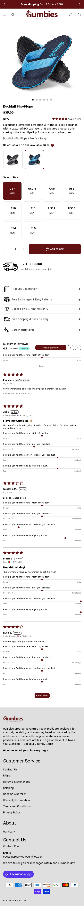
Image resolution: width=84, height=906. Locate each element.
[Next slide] (79, 4)
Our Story (9, 831)
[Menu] (4, 14)
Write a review (50, 347)
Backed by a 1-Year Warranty (30, 309)
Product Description (24, 289)
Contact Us (10, 769)
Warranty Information (16, 800)
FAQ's (6, 775)
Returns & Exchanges (16, 781)
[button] (60, 119)
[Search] (13, 14)
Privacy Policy (12, 812)
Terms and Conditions (17, 806)
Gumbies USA (19, 900)
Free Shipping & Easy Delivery (30, 319)
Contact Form (11, 846)
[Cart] (79, 14)
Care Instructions (23, 330)
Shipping (8, 788)
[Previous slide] (4, 4)
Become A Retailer (14, 794)
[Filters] (71, 347)
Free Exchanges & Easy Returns (32, 299)
